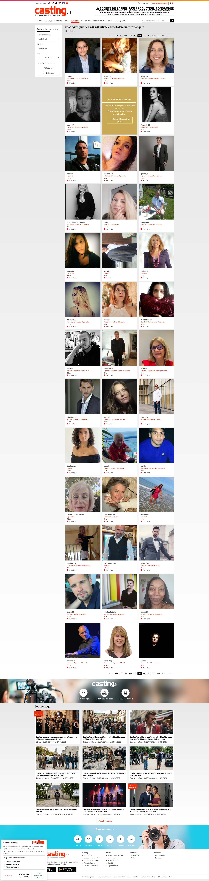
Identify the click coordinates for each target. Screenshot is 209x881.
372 (153, 36)
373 (158, 36)
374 (163, 36)
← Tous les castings (104, 821)
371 (149, 36)
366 (125, 36)
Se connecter (145, 3)
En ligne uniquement (47, 63)
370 (144, 36)
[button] (172, 3)
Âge (38, 53)
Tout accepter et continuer (39, 875)
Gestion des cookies (148, 877)
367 (130, 36)
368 (135, 36)
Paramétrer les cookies (24, 875)
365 (121, 36)
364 (116, 36)
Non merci (9, 875)
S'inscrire (160, 3)
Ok (172, 20)
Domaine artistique (44, 35)
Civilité (39, 44)
